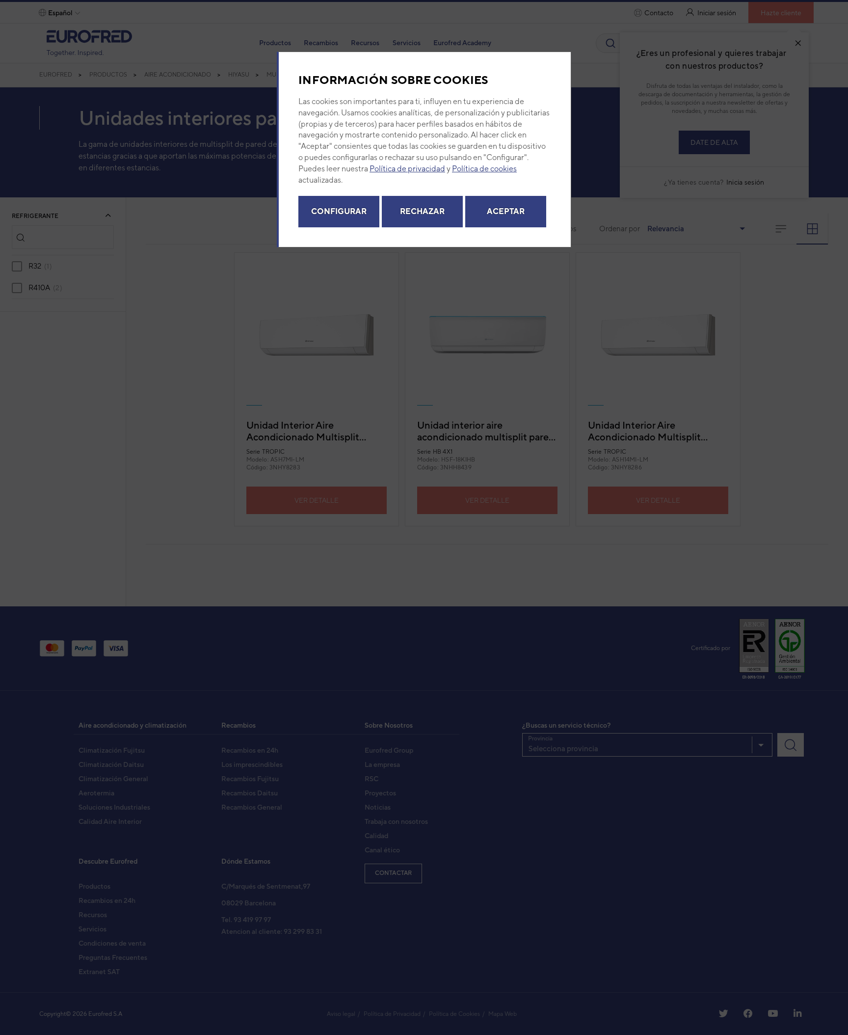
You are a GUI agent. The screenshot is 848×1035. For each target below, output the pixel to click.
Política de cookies (484, 168)
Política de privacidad (407, 168)
